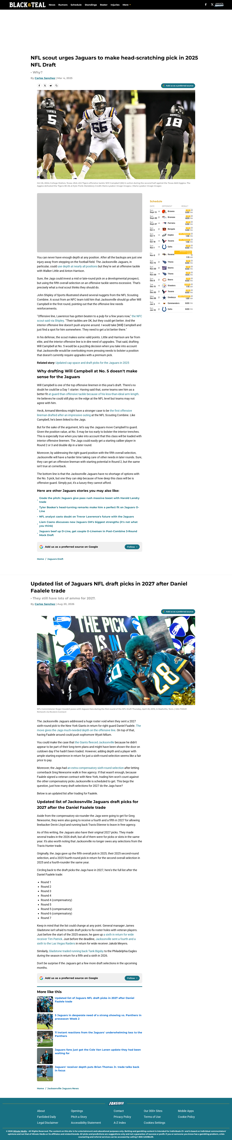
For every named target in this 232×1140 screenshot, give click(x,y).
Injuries (115, 4)
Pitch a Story (79, 1116)
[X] (212, 4)
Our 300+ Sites (153, 1111)
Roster (103, 4)
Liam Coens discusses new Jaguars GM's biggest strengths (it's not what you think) (88, 524)
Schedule (76, 4)
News (52, 4)
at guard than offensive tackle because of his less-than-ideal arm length (93, 394)
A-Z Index (120, 1122)
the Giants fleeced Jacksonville (94, 742)
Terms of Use (152, 1116)
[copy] (56, 85)
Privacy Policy (122, 1116)
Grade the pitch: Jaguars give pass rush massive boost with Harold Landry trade (89, 500)
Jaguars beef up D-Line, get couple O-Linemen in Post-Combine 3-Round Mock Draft (88, 533)
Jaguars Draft (55, 559)
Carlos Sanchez (45, 78)
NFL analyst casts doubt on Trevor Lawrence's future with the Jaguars (86, 516)
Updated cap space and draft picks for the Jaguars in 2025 (92, 362)
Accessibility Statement (86, 1122)
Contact (119, 1111)
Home (40, 559)
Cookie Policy (186, 1116)
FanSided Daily (46, 1116)
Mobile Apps (186, 1111)
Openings (77, 1111)
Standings (91, 4)
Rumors (62, 4)
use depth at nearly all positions (78, 266)
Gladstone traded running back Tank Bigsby (76, 951)
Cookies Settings (154, 1122)
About (41, 1111)
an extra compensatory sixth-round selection (95, 768)
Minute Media (20, 1131)
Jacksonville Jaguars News (63, 1088)
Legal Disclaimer (47, 1122)
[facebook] (205, 4)
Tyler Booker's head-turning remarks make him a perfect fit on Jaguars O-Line (89, 509)
